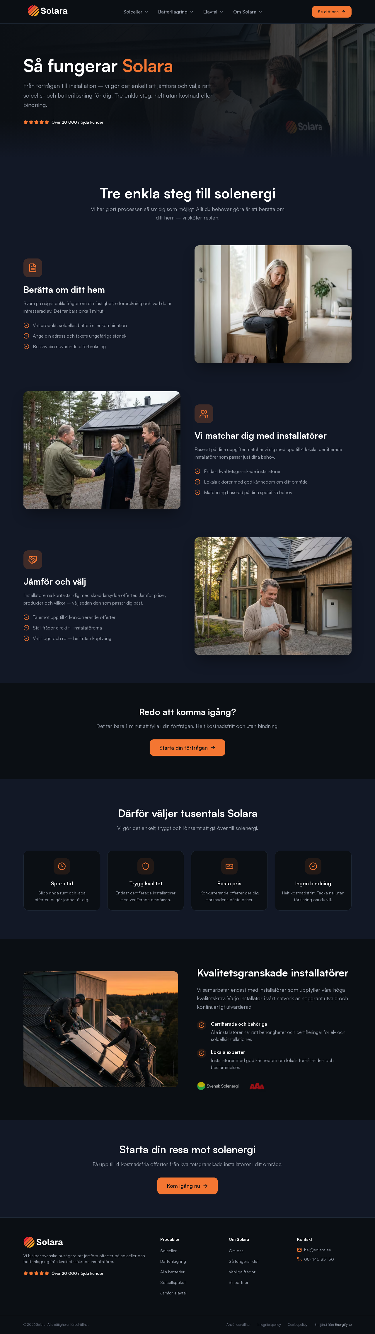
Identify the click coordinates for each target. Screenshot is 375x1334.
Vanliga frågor (242, 1271)
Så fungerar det (244, 1261)
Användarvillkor (238, 1324)
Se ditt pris (328, 11)
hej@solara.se (317, 1249)
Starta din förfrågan (183, 747)
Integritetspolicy (269, 1324)
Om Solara (244, 12)
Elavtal (210, 12)
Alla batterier (172, 1271)
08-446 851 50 (319, 1259)
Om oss (236, 1250)
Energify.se (343, 1324)
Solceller (132, 12)
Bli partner (238, 1282)
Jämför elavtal (173, 1292)
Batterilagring (173, 12)
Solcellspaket (173, 1282)
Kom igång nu (183, 1185)
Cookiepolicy (297, 1324)
